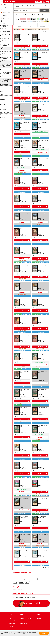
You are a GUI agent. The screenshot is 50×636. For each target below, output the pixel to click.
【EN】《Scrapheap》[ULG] (42, 213)
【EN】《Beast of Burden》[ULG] (42, 284)
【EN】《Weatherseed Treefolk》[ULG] (42, 517)
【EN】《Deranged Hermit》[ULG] (43, 390)
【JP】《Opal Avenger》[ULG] (25, 550)
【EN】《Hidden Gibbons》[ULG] (42, 426)
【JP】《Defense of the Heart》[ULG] (24, 354)
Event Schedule (6, 18)
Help (4, 20)
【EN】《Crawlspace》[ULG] (42, 104)
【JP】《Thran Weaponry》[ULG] (24, 195)
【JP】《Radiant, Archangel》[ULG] (25, 141)
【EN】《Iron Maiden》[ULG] (43, 158)
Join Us (38, 614)
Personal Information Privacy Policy (27, 620)
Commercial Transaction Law (25, 618)
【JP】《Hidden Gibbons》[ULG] (24, 426)
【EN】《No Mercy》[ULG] (42, 86)
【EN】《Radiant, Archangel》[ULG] (43, 141)
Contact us (11, 626)
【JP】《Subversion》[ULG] (24, 498)
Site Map (10, 614)
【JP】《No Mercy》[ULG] (24, 86)
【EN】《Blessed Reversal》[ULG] (43, 444)
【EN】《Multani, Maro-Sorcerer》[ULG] (42, 299)
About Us (21, 614)
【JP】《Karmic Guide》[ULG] (25, 534)
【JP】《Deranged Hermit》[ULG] (25, 390)
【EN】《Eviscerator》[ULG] (42, 407)
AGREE (43, 633)
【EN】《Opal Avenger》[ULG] (43, 550)
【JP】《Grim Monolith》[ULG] (25, 34)
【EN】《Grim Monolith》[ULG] (43, 34)
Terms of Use (22, 616)
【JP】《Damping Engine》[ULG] (24, 372)
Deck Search (5, 9)
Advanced (38, 1)
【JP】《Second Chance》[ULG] (24, 123)
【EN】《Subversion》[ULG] (42, 498)
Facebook (39, 618)
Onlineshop (5, 4)
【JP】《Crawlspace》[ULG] (24, 104)
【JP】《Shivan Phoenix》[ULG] (24, 317)
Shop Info (5, 15)
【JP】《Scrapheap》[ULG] (24, 213)
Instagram (39, 620)
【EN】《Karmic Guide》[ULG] (43, 534)
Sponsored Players (6, 12)
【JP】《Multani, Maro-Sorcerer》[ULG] (24, 299)
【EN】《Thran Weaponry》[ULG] (42, 195)
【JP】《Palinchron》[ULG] (24, 52)
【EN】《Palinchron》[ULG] (42, 52)
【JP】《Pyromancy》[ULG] (24, 228)
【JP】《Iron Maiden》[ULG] (24, 158)
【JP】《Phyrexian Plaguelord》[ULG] (23, 71)
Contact (4, 23)
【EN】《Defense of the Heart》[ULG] (42, 354)
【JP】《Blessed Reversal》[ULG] (24, 444)
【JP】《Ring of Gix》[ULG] (24, 265)
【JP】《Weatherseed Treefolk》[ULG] (24, 517)
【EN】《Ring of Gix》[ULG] (42, 265)
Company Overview (23, 623)
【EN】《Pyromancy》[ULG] (42, 228)
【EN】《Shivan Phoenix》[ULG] (42, 317)
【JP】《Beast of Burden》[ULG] (24, 284)
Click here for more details (29, 633)
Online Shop (11, 616)
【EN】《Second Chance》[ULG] (42, 123)
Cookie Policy (22, 621)
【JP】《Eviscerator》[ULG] (24, 407)
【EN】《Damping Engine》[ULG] (42, 372)
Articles (4, 7)
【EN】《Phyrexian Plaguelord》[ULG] (41, 71)
